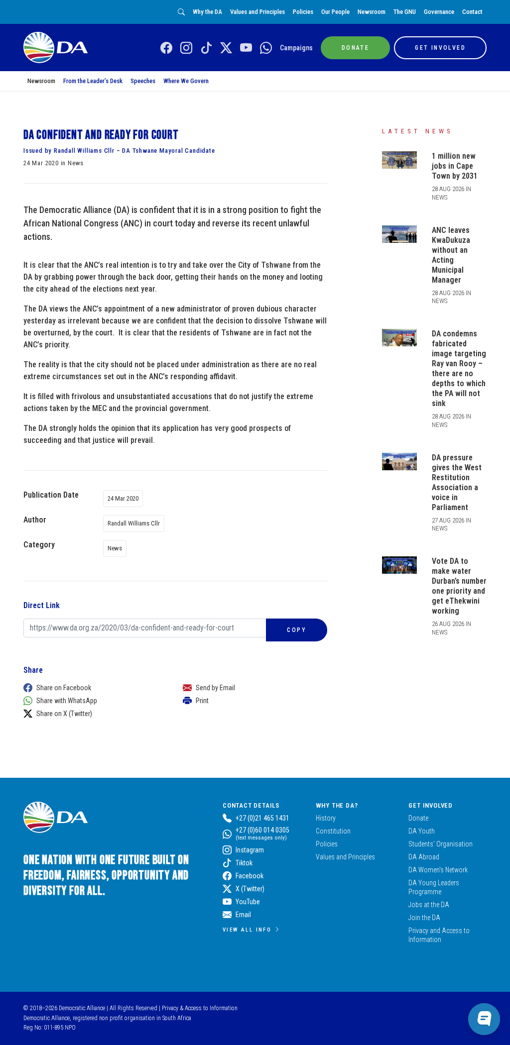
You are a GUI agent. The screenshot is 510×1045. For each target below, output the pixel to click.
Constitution (333, 831)
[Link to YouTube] (246, 48)
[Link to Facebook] (166, 48)
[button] (93, 687)
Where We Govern (186, 81)
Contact (472, 11)
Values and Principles (257, 11)
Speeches (142, 81)
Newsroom (371, 11)
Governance (439, 11)
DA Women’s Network (438, 870)
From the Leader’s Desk (93, 81)
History (326, 818)
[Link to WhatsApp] (266, 48)
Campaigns (296, 48)
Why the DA (207, 11)
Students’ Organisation (440, 844)
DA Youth (421, 831)
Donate (418, 818)
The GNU (404, 11)
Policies (303, 11)
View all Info (247, 930)
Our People (335, 11)
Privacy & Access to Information (200, 1008)
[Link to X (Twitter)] (226, 48)
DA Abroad (423, 857)
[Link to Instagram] (186, 48)
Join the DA (424, 918)
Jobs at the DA (428, 905)
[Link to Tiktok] (206, 48)
